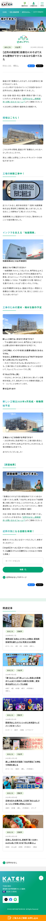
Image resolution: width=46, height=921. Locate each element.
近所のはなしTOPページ (16, 577)
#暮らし (16, 65)
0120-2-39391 (11, 891)
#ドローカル (7, 65)
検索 (21, 569)
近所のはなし (11, 862)
